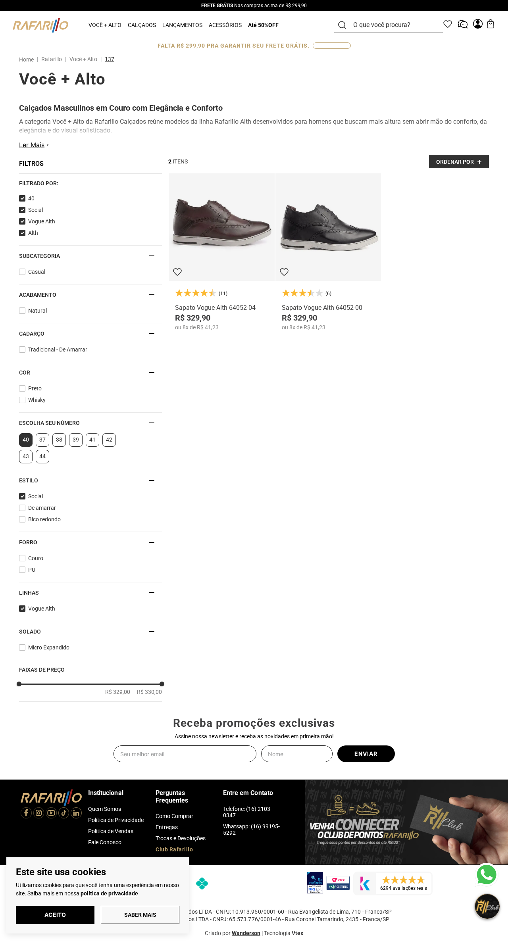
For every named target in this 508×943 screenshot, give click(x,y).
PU (31, 570)
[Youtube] (51, 813)
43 (26, 456)
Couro (35, 558)
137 (109, 59)
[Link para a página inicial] (28, 59)
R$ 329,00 (117, 692)
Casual (36, 272)
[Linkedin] (76, 813)
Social (35, 210)
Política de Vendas (110, 831)
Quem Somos (104, 809)
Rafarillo (51, 59)
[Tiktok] (63, 813)
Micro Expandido (48, 647)
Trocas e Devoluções (181, 838)
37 (42, 439)
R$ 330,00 (147, 692)
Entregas (167, 827)
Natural (37, 310)
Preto (35, 388)
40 (31, 198)
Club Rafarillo (174, 849)
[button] (90, 183)
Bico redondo (44, 519)
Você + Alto (83, 59)
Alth (33, 233)
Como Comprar (174, 816)
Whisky (37, 400)
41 (92, 439)
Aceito (55, 914)
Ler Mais (31, 145)
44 (42, 456)
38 (59, 439)
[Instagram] (38, 813)
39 (76, 439)
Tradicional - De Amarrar (57, 349)
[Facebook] (26, 813)
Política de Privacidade (116, 820)
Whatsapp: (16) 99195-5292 (251, 829)
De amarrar (42, 508)
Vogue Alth (41, 221)
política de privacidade (109, 893)
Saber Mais (140, 915)
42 (109, 439)
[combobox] (393, 25)
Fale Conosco (104, 842)
